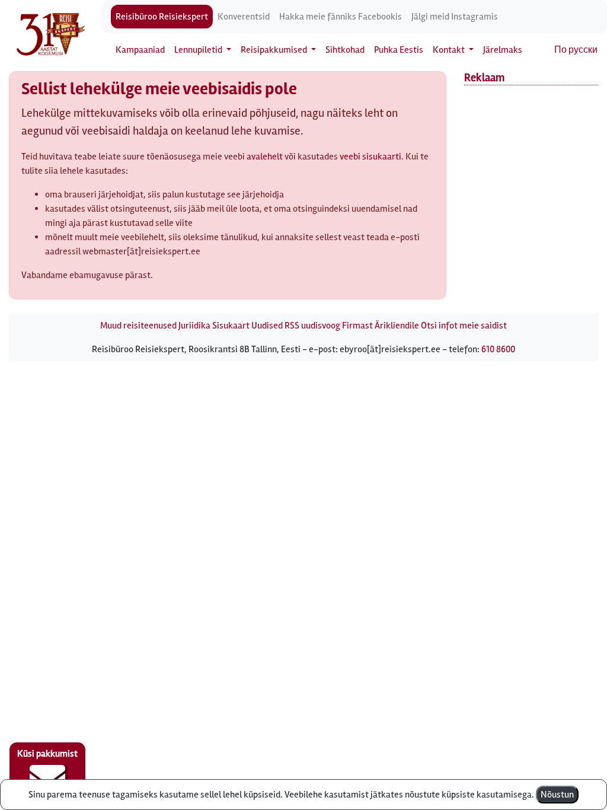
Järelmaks (502, 50)
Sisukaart (231, 325)
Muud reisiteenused (138, 325)
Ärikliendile (397, 325)
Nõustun (557, 795)
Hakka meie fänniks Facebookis (340, 17)
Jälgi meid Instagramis (454, 17)
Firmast (357, 325)
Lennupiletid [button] (199, 50)
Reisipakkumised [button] (275, 50)
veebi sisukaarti (370, 156)
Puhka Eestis (398, 50)
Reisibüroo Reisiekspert (162, 17)
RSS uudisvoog (312, 325)
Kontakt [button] (450, 50)
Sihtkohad (345, 50)
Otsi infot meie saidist (464, 325)
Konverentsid (244, 17)
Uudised (267, 325)
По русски (576, 50)
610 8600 (498, 349)
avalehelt (265, 156)
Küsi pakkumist (47, 754)
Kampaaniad (140, 50)
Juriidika (194, 325)
